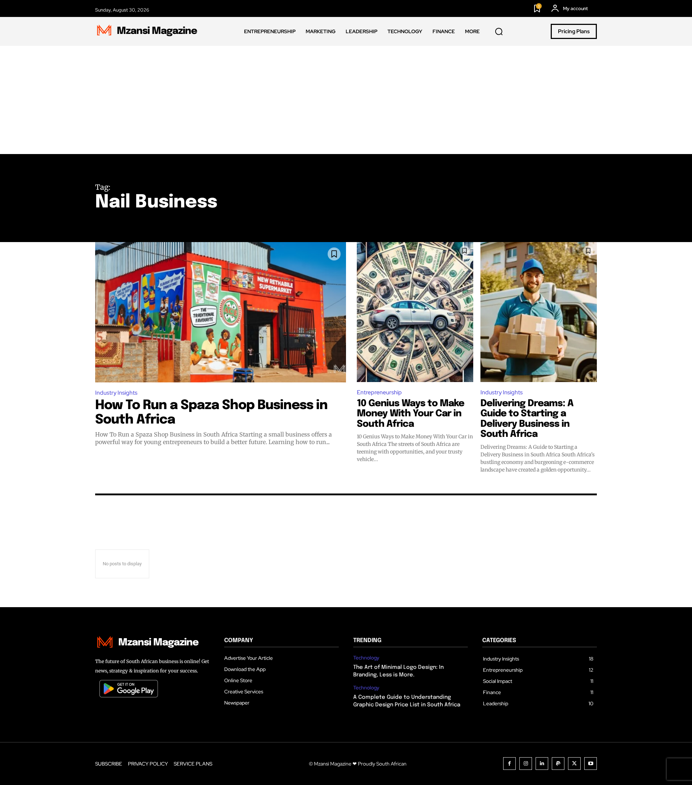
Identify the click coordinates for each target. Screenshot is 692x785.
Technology (366, 658)
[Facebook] (509, 763)
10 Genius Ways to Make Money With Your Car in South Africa (410, 414)
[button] (498, 31)
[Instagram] (525, 763)
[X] (574, 763)
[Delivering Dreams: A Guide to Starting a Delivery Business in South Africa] (538, 312)
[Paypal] (558, 763)
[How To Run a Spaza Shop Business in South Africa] (220, 312)
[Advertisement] (346, 99)
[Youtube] (590, 763)
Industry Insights (116, 392)
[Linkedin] (542, 763)
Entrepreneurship (379, 392)
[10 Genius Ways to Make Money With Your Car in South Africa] (415, 312)
